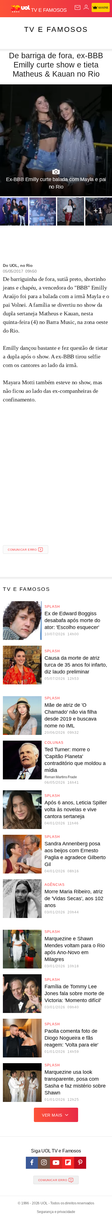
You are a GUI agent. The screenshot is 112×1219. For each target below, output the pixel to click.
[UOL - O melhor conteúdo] (21, 9)
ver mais (52, 1115)
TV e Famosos (56, 29)
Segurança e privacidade (56, 1212)
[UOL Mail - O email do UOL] (77, 7)
